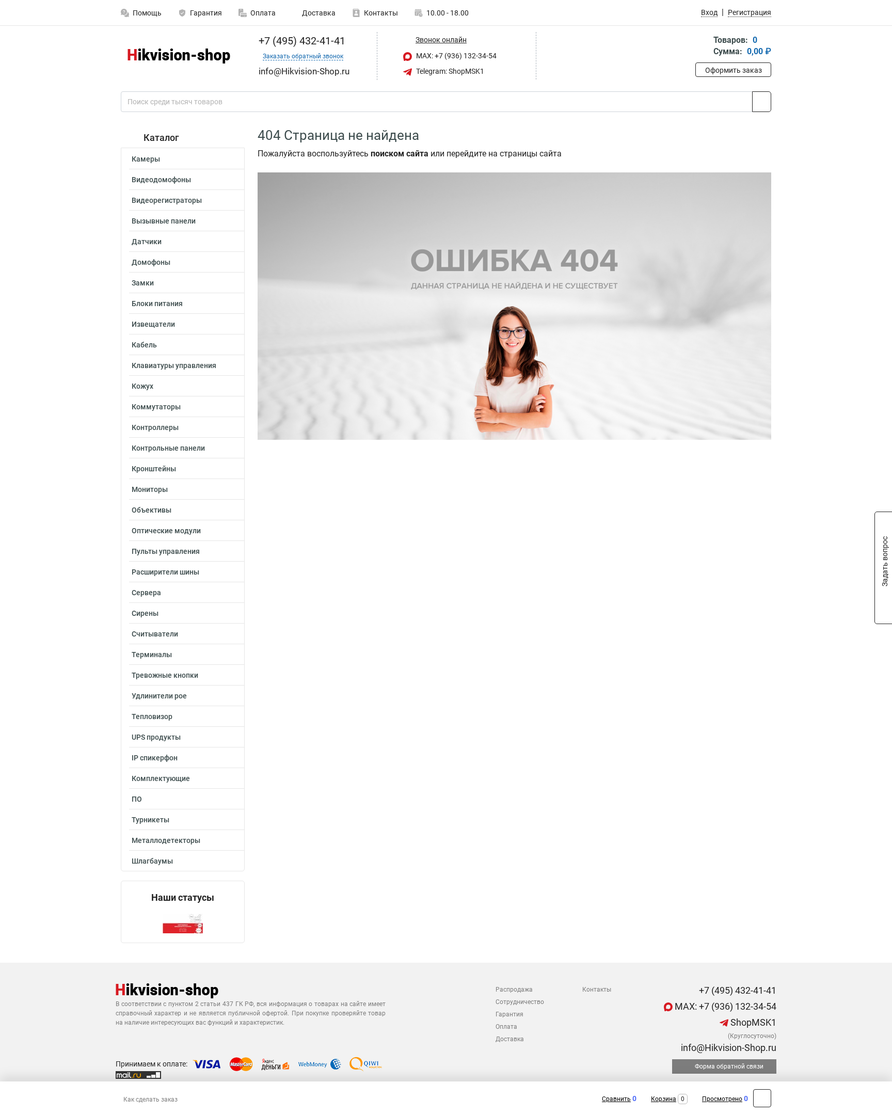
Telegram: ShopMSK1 (449, 71)
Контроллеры (155, 427)
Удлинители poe (159, 696)
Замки (143, 283)
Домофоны (151, 262)
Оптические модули (166, 531)
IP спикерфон (155, 758)
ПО (137, 799)
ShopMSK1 (752, 1022)
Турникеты (150, 820)
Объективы (151, 510)
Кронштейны (154, 469)
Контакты (381, 13)
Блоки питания (157, 303)
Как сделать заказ (150, 1099)
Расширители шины (165, 572)
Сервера (146, 592)
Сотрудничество (520, 1002)
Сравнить (616, 1099)
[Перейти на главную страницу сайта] (179, 56)
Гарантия (206, 13)
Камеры (146, 159)
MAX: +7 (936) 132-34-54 (456, 56)
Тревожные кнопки (165, 675)
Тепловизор (152, 716)
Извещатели (153, 324)
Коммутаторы (156, 407)
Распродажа (514, 989)
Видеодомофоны (161, 180)
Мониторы (150, 489)
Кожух (142, 386)
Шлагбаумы (152, 861)
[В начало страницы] (762, 1098)
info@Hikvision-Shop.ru (727, 1047)
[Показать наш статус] (183, 923)
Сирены (145, 613)
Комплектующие (161, 778)
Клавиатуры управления (174, 365)
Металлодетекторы (166, 840)
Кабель (144, 345)
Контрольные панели (168, 448)
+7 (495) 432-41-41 (300, 41)
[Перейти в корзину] (702, 46)
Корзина (663, 1099)
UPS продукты (156, 737)
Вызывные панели (164, 221)
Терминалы (152, 654)
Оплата (263, 13)
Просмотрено (722, 1099)
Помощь (147, 13)
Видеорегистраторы (167, 200)
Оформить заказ (733, 70)
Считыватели (155, 634)
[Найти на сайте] (761, 101)
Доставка (318, 13)
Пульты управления (166, 551)
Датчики (147, 241)
